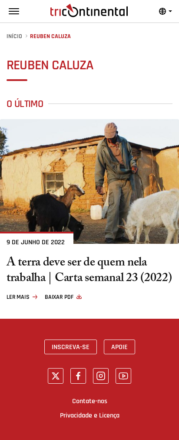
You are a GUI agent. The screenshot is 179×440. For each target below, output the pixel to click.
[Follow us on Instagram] (101, 376)
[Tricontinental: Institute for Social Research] (89, 10)
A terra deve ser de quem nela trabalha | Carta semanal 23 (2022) (89, 271)
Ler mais (18, 297)
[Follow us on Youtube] (123, 376)
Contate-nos (89, 401)
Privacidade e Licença (89, 415)
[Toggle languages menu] (165, 11)
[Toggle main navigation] (13, 11)
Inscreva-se (71, 347)
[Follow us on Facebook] (78, 376)
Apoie (119, 347)
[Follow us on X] (55, 376)
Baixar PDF (59, 297)
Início (14, 36)
